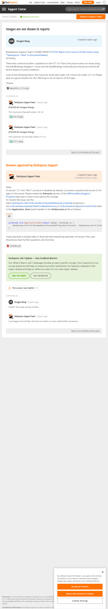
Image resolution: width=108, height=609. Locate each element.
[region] (80, 588)
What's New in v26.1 (23, 262)
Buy (30, 2)
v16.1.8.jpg (18, 116)
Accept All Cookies (80, 586)
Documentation (53, 2)
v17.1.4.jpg (18, 141)
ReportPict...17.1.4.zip (19, 88)
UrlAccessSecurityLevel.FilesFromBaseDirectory (33, 206)
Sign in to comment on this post (85, 152)
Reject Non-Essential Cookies (80, 594)
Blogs (63, 2)
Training (70, 2)
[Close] (102, 572)
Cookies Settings (80, 601)
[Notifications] (104, 2)
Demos (77, 2)
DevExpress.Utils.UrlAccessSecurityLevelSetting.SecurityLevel (42, 203)
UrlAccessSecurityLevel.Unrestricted (78, 206)
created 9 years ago (87, 39)
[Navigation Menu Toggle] (4, 9)
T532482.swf (15, 246)
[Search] (103, 9)
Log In (98, 2)
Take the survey (19, 275)
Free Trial (88, 2)
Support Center (39, 2)
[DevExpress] (10, 2)
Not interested (41, 275)
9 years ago (42, 102)
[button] (99, 221)
